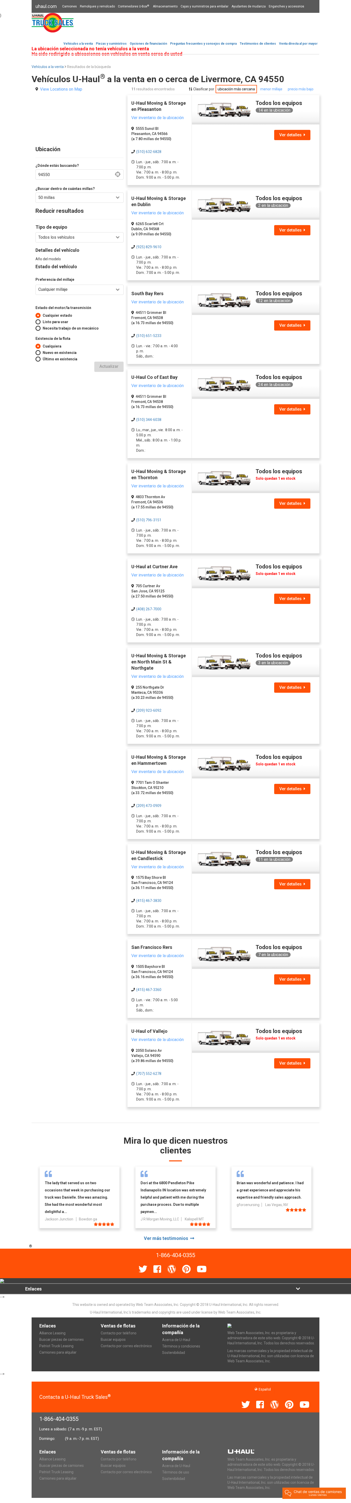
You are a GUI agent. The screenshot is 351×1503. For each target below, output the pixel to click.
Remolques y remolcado (97, 6)
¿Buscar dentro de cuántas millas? (65, 189)
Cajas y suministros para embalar (204, 6)
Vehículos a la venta (78, 43)
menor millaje (271, 89)
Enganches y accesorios (286, 6)
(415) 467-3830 (148, 901)
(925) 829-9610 (148, 247)
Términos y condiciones (181, 1346)
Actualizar (108, 366)
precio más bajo (300, 89)
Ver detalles (291, 134)
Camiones (69, 6)
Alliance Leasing (52, 1333)
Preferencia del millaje (54, 279)
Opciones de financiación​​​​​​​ (148, 43)
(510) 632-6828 (148, 152)
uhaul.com (46, 6)
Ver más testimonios (167, 1238)
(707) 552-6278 (148, 1074)
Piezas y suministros (111, 43)
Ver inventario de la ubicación (157, 117)
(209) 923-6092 (148, 710)
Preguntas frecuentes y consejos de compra (203, 43)
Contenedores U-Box (133, 6)
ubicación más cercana (236, 89)
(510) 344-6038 (148, 420)
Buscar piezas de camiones (61, 1339)
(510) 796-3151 (148, 520)
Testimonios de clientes (258, 43)
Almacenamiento (165, 6)
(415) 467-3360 (148, 990)
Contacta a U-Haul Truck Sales (75, 1397)
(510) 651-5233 (148, 336)
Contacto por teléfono (118, 1333)
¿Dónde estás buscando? (57, 165)
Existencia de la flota (52, 338)
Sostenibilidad (173, 1353)
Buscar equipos (113, 1339)
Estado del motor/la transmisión (63, 308)
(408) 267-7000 (148, 609)
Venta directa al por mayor (298, 43)
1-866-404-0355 (59, 1419)
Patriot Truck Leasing (56, 1346)
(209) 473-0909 (148, 806)
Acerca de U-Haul (176, 1340)
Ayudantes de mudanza (249, 6)
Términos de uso (175, 1472)
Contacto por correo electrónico (126, 1346)
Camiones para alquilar (58, 1352)
